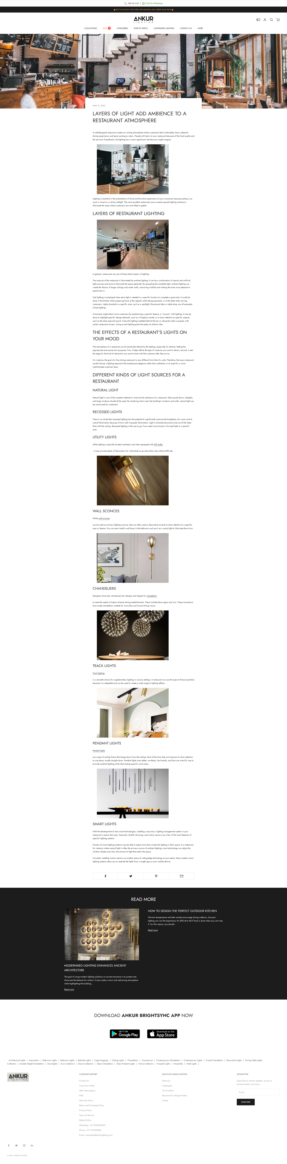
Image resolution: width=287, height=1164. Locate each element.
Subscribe (245, 1102)
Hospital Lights (163, 1063)
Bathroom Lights (50, 1060)
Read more (69, 989)
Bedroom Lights (67, 1060)
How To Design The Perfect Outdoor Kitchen (182, 911)
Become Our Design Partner (174, 1095)
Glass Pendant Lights (126, 1063)
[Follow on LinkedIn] (31, 1145)
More (200, 28)
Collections (90, 28)
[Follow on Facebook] (8, 1145)
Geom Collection (85, 1063)
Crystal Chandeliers (214, 1060)
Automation (34, 1060)
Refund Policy (85, 1120)
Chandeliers (133, 1060)
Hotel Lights (191, 1063)
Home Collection (145, 1063)
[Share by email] (181, 876)
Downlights (52, 1063)
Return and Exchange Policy (91, 1105)
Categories (122, 28)
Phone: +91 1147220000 (90, 1130)
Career (165, 1100)
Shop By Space (141, 28)
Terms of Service (86, 1115)
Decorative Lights (234, 1060)
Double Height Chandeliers (32, 1063)
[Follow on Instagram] (24, 1145)
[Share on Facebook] (105, 876)
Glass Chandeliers (105, 1063)
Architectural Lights (17, 1060)
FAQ (81, 1095)
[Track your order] (258, 19)
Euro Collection (68, 1063)
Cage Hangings (101, 1060)
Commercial (147, 1060)
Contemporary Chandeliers (168, 1060)
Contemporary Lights (193, 1060)
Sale (105, 28)
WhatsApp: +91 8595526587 (92, 1125)
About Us (166, 1080)
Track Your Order (86, 1085)
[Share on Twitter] (130, 876)
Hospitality (178, 1063)
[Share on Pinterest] (156, 876)
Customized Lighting (164, 28)
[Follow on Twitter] (16, 1145)
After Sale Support (87, 1090)
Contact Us (186, 28)
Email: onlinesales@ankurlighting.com (96, 1135)
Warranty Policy (86, 1100)
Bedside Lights (84, 1060)
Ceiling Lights (118, 1060)
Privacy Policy (85, 1110)
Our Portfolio (168, 1090)
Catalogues (167, 1085)
